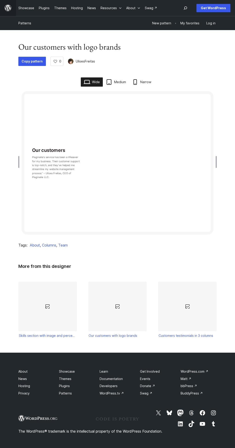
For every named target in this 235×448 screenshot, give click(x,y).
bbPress (189, 386)
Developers (109, 386)
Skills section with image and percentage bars (48, 335)
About (35, 245)
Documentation (111, 379)
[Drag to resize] (20, 162)
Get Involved (150, 371)
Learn (104, 371)
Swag (146, 393)
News (22, 379)
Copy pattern (32, 61)
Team (63, 245)
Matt (186, 379)
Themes (65, 379)
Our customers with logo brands (113, 335)
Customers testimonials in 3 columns (186, 335)
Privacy (24, 393)
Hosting (24, 386)
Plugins (64, 386)
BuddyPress (192, 393)
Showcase (67, 371)
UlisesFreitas (85, 61)
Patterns (24, 23)
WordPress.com (194, 371)
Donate (147, 386)
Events (145, 379)
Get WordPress (213, 8)
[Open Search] (185, 8)
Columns (49, 245)
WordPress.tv (112, 393)
